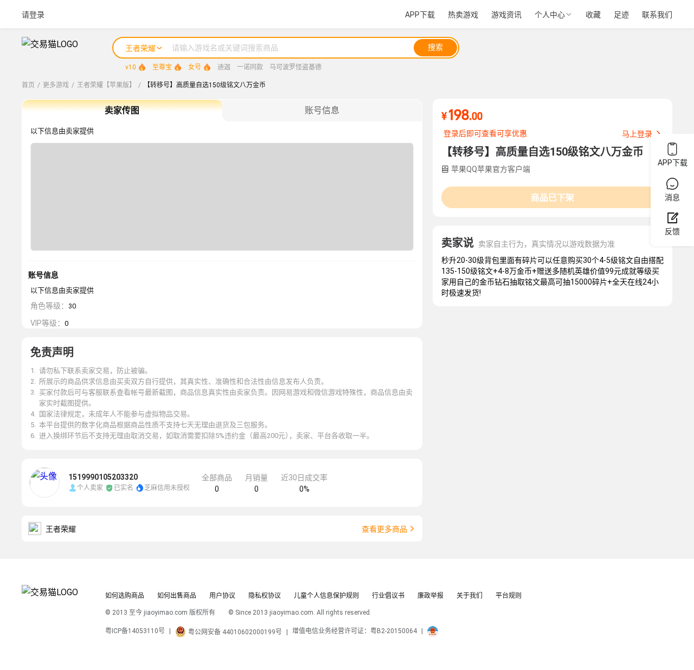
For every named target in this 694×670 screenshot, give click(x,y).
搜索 (435, 47)
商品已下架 (552, 197)
